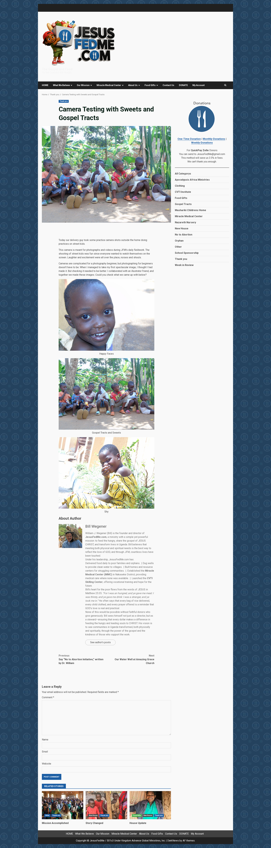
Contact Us (168, 85)
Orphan (179, 240)
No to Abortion (183, 234)
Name (45, 739)
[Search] (225, 85)
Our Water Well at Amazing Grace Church (134, 659)
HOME (45, 85)
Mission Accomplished (62, 805)
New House (93, 815)
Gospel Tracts (183, 204)
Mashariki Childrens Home (190, 210)
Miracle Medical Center (109, 85)
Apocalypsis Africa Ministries (192, 179)
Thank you (64, 101)
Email (45, 751)
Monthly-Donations (214, 138)
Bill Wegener (96, 526)
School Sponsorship (187, 252)
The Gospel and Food (57, 69)
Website (46, 763)
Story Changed (106, 805)
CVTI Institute (183, 191)
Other (47, 815)
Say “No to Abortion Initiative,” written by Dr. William (81, 659)
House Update (150, 805)
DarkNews (173, 840)
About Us (133, 85)
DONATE (183, 85)
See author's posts (100, 642)
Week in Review (184, 265)
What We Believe (61, 85)
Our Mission (83, 85)
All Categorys (183, 173)
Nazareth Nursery (185, 222)
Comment (48, 697)
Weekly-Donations (202, 142)
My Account (198, 85)
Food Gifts (150, 85)
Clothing (180, 185)
